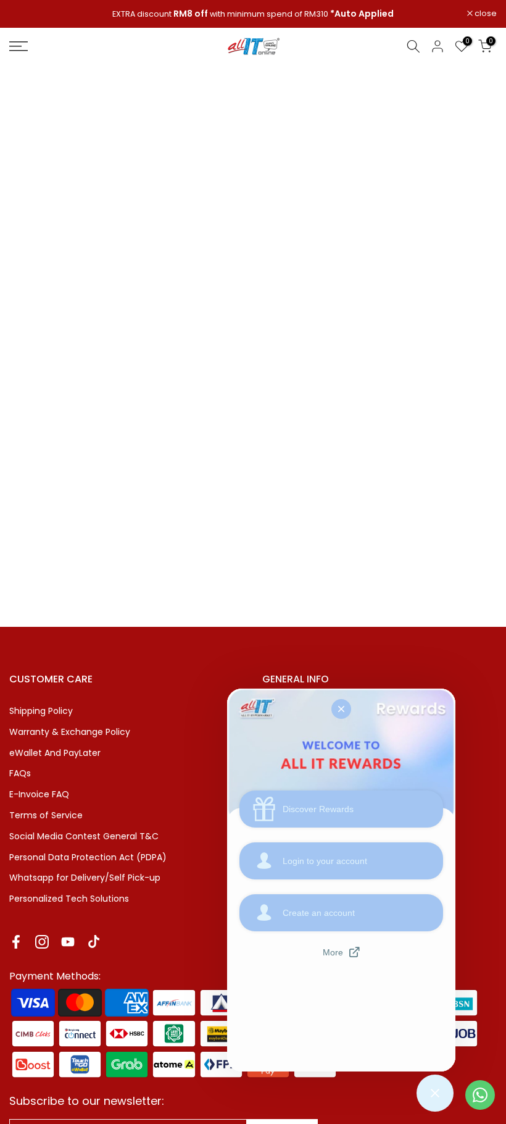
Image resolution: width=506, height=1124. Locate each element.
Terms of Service (46, 815)
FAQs (20, 773)
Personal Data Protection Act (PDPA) (88, 857)
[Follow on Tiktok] (94, 942)
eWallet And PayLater (55, 753)
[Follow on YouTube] (68, 942)
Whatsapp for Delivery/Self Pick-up (84, 877)
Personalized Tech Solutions (69, 898)
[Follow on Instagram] (42, 942)
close (27, 14)
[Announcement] (253, 14)
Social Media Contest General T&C (84, 836)
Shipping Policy (41, 711)
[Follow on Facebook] (16, 942)
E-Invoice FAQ (39, 794)
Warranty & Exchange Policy (69, 732)
